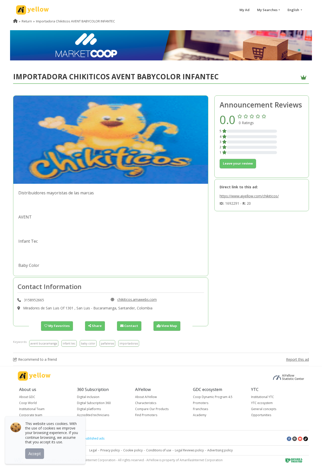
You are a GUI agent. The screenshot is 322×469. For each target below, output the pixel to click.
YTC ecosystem (262, 403)
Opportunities (261, 415)
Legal (93, 450)
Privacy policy (110, 450)
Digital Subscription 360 (94, 403)
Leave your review (238, 163)
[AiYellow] (34, 376)
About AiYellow (146, 397)
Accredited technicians (93, 415)
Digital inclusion (88, 397)
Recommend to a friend (37, 359)
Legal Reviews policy (189, 450)
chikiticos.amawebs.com (137, 299)
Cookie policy (133, 450)
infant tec (69, 343)
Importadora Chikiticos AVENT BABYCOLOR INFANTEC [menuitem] (75, 21)
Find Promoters (146, 415)
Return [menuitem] (27, 21)
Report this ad (297, 359)
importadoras (128, 343)
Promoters (200, 403)
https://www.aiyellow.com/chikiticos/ (249, 196)
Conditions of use (158, 450)
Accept (34, 453)
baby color (88, 343)
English (294, 10)
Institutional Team (32, 409)
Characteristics (145, 403)
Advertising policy (220, 450)
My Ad (244, 10)
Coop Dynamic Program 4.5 (212, 397)
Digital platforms (89, 409)
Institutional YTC (262, 397)
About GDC (27, 397)
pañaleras (107, 343)
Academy (199, 415)
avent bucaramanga (43, 343)
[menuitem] (15, 21)
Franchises (200, 409)
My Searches (267, 10)
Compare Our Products (152, 409)
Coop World (28, 403)
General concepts (263, 409)
